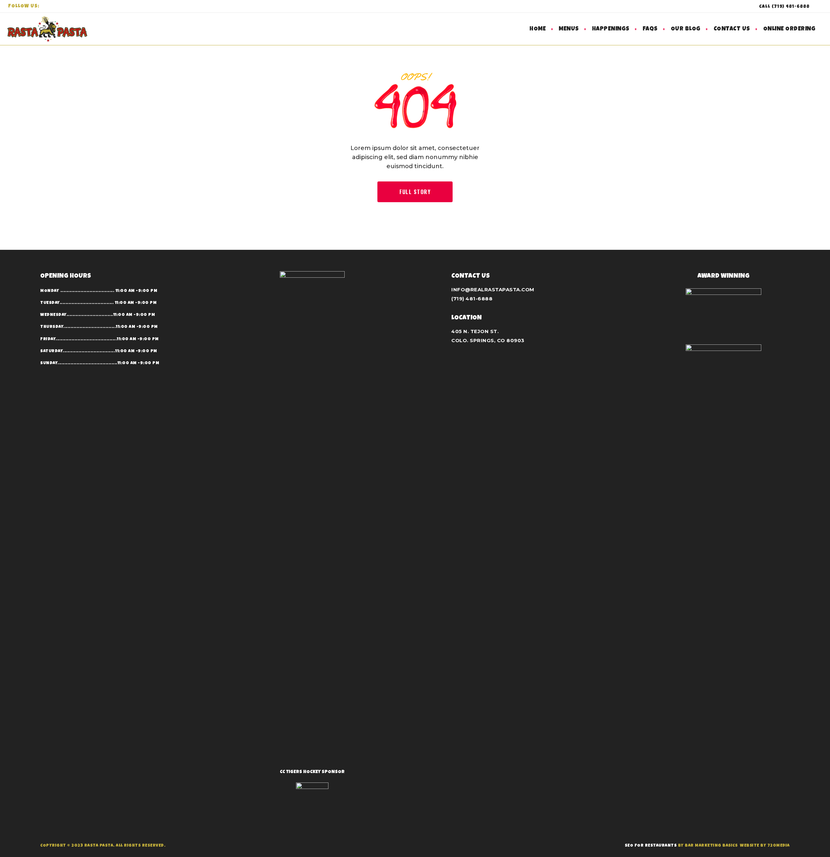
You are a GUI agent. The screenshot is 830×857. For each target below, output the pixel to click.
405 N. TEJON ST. (475, 331)
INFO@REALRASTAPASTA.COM (492, 289)
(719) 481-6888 (471, 298)
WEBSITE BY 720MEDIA (765, 846)
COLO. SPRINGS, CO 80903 (488, 340)
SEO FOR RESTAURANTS (651, 846)
